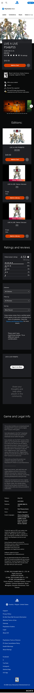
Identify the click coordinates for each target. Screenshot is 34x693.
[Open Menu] (2, 3)
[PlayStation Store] (9, 8)
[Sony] (29, 692)
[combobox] (17, 291)
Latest (4, 15)
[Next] (31, 106)
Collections (12, 15)
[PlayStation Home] (17, 2)
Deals (20, 15)
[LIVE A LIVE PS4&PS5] (14, 106)
